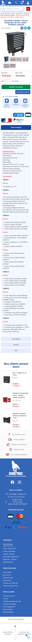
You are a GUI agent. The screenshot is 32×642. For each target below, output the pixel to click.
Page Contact (7, 580)
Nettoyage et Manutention (11, 557)
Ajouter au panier (16, 87)
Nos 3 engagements (9, 607)
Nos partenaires (8, 609)
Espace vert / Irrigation (10, 559)
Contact (5, 598)
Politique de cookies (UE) (10, 583)
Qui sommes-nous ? (9, 596)
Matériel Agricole (8, 562)
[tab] (16, 127)
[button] (28, 9)
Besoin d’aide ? (7, 572)
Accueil (2, 14)
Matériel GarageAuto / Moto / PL (8, 545)
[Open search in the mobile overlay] (12, 8)
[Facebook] (12, 482)
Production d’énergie (9, 551)
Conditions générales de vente (12, 601)
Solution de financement (10, 586)
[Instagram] (19, 482)
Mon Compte (7, 575)
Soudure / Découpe (8, 554)
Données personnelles (9, 604)
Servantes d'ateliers (9, 15)
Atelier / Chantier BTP (17, 14)
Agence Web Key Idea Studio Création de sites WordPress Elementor (17, 633)
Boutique (7, 14)
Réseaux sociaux (8, 577)
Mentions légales (8, 612)
